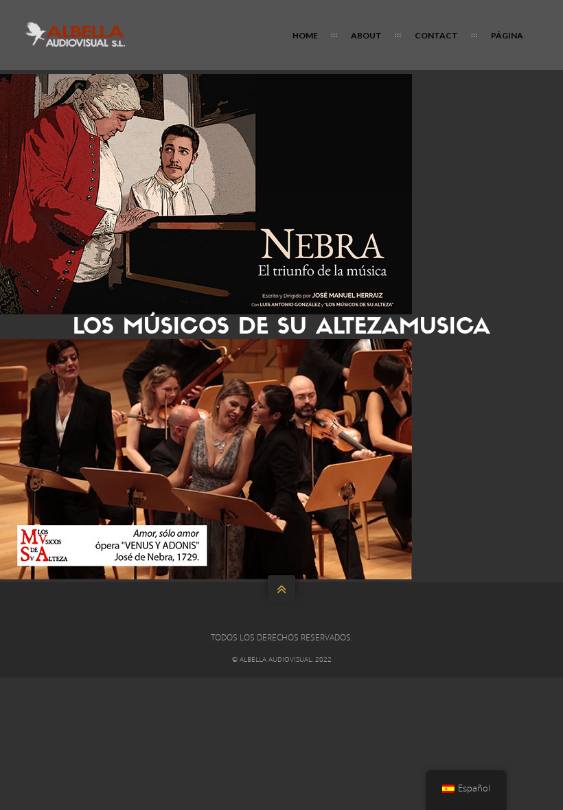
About (366, 35)
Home (305, 35)
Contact (436, 35)
